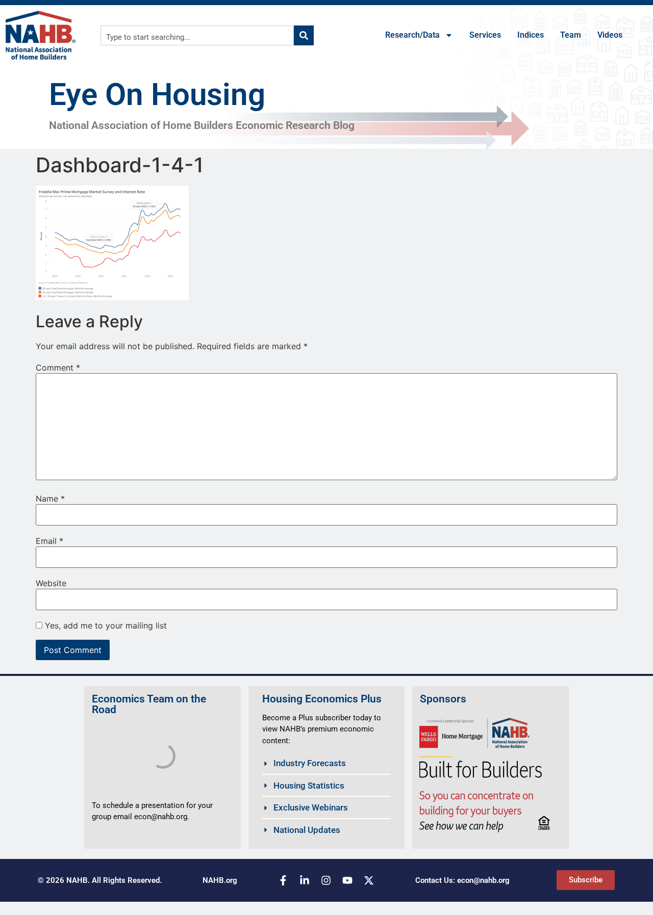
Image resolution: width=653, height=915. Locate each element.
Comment (58, 367)
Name (50, 498)
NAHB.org (220, 880)
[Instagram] (326, 880)
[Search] (304, 35)
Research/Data (412, 35)
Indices (530, 35)
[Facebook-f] (283, 880)
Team (570, 35)
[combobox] (197, 35)
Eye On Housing (157, 94)
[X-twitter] (369, 880)
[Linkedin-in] (304, 880)
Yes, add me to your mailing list (104, 625)
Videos (609, 35)
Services (485, 35)
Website (51, 583)
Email (49, 541)
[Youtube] (347, 880)
